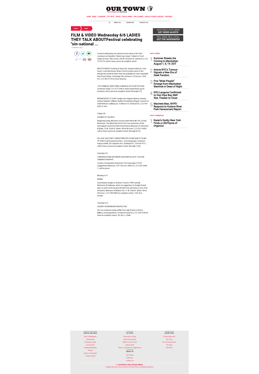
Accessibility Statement (146, 367)
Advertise (130, 22)
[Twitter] (82, 53)
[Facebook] (76, 53)
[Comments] (88, 53)
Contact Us (144, 22)
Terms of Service (123, 367)
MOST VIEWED (155, 53)
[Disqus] (110, 248)
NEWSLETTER (172, 2)
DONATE (183, 2)
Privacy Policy (133, 367)
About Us (117, 22)
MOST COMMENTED (157, 115)
